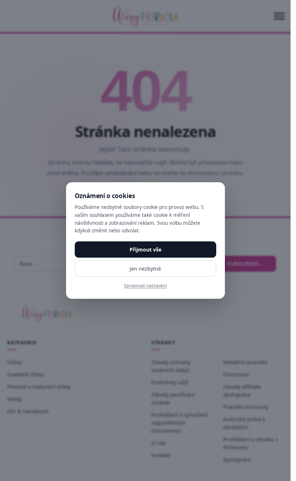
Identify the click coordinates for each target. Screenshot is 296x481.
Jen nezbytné (145, 268)
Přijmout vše (145, 249)
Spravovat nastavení (145, 286)
